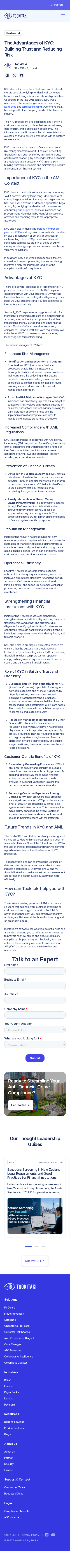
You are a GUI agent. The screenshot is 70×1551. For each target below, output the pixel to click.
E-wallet (8, 1386)
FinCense (9, 1307)
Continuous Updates (15, 1362)
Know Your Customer (34, 89)
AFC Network (11, 1517)
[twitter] (14, 75)
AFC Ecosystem (13, 1350)
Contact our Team (14, 1487)
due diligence (25, 209)
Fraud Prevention (14, 1313)
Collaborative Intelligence (18, 1356)
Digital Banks (11, 1392)
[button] (56, 5)
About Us (9, 1451)
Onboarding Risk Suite (17, 1325)
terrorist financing (32, 106)
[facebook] (21, 75)
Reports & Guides (14, 1421)
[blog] (35, 1196)
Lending (8, 1398)
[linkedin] (7, 75)
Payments (9, 1404)
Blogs (7, 1434)
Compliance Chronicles (17, 1511)
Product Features (14, 1428)
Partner (8, 1457)
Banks (7, 1379)
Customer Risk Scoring (17, 1331)
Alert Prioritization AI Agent (19, 1338)
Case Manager (12, 1344)
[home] (15, 16)
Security (9, 1463)
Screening (10, 1319)
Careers (8, 1470)
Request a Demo (13, 1493)
